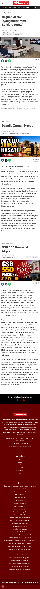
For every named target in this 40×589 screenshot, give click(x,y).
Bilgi (20, 473)
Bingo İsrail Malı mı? (20, 500)
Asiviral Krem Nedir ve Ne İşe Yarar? (20, 557)
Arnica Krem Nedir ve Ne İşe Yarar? (20, 555)
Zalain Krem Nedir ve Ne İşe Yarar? (20, 552)
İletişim (20, 462)
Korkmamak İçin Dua (20, 514)
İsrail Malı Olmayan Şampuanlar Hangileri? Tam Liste (20, 486)
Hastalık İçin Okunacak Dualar (20, 523)
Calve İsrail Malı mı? (20, 506)
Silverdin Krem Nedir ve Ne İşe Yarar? (20, 549)
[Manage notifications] (2, 586)
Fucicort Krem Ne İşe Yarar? (20, 532)
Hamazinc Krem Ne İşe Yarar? (20, 566)
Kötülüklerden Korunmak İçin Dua (20, 520)
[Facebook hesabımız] (17, 400)
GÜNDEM (5, 133)
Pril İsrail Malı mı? (20, 494)
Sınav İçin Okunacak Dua (20, 529)
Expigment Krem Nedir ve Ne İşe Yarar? (20, 546)
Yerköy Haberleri (7, 34)
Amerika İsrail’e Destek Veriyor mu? (20, 489)
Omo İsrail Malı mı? (20, 509)
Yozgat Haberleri (17, 34)
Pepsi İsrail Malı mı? (20, 492)
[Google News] (35, 62)
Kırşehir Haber (20, 468)
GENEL (28, 257)
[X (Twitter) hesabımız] (20, 400)
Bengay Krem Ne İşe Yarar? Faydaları (20, 543)
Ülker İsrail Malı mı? (20, 497)
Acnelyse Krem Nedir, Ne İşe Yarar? (20, 535)
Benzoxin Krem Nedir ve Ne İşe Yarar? (20, 563)
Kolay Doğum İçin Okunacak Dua (20, 517)
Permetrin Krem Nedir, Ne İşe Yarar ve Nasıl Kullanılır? (20, 540)
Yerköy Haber (20, 470)
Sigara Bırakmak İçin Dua (20, 512)
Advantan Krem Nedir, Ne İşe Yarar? (20, 537)
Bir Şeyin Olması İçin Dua (20, 526)
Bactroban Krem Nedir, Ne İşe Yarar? (20, 569)
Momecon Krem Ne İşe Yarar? (20, 560)
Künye (20, 459)
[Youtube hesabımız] (24, 400)
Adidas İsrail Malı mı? (20, 503)
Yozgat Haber (20, 465)
